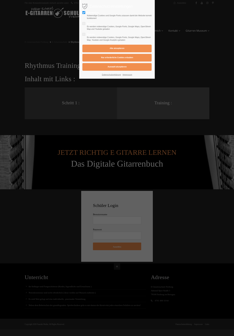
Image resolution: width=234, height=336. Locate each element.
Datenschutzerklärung (111, 75)
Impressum (127, 75)
